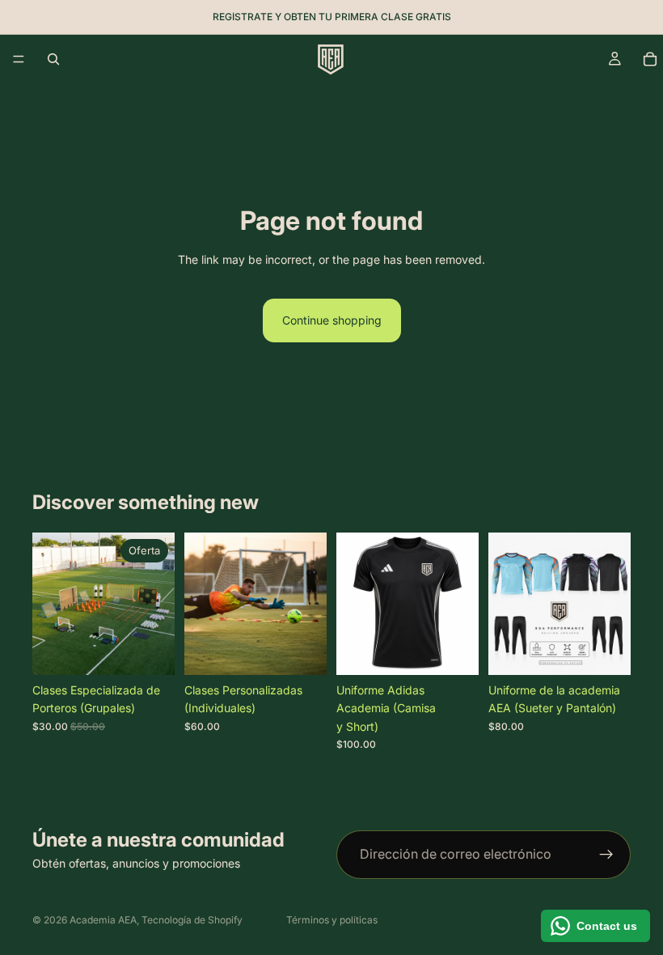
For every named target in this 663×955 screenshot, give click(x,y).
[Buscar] (53, 59)
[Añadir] (301, 649)
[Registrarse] (606, 855)
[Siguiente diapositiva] (461, 604)
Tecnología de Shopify (192, 920)
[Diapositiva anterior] (354, 604)
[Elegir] (149, 649)
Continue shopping (332, 320)
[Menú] (18, 59)
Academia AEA (103, 920)
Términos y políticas (332, 920)
